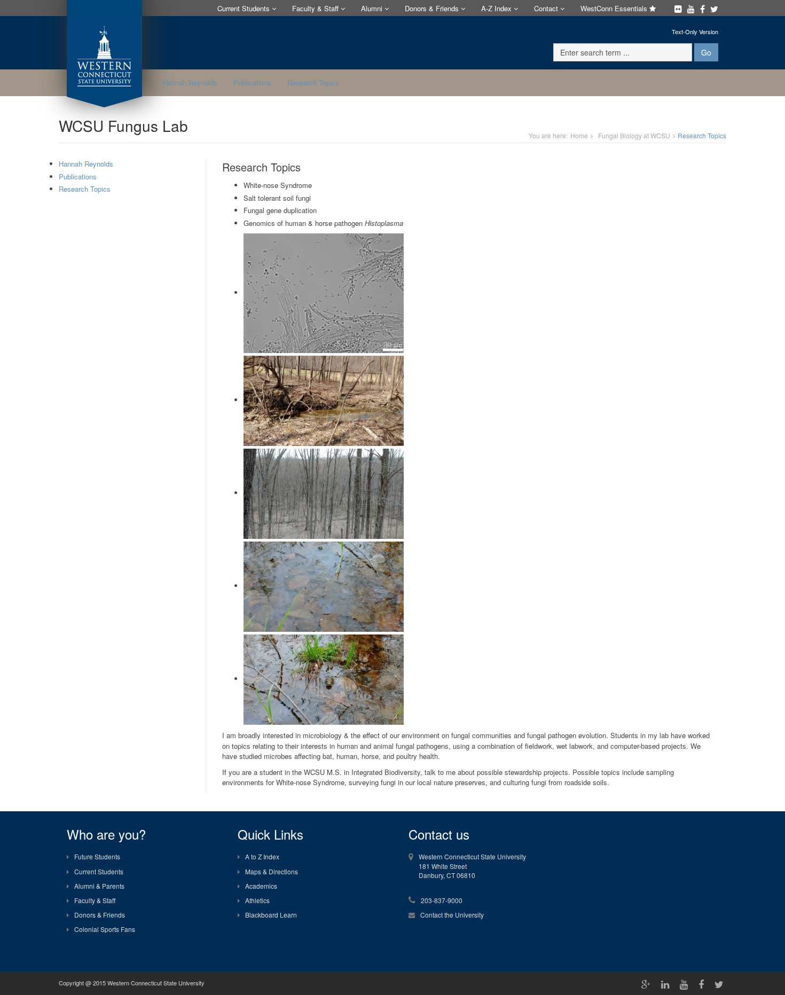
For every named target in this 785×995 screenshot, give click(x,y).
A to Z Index (262, 856)
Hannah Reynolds (190, 82)
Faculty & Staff (94, 900)
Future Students (97, 856)
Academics (261, 885)
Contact (547, 8)
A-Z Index (497, 8)
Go (706, 52)
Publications (252, 82)
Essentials (614, 8)
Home (579, 135)
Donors (432, 8)
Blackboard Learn (271, 914)
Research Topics (313, 82)
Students (244, 8)
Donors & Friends (99, 914)
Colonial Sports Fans (104, 929)
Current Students (98, 871)
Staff (316, 8)
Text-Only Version (695, 32)
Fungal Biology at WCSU (634, 135)
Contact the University (452, 914)
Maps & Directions (271, 871)
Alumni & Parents (99, 885)
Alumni (372, 8)
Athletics (257, 900)
